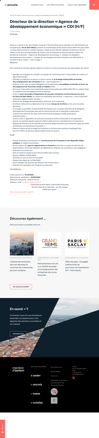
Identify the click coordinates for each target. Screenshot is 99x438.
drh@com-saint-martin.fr (31, 182)
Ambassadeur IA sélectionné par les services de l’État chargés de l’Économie (59, 383)
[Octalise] (37, 402)
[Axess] (37, 393)
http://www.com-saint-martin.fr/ (22, 192)
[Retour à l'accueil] (12, 4)
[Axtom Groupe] (18, 369)
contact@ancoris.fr (78, 374)
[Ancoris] (37, 384)
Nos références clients (55, 5)
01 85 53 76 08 (76, 372)
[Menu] (94, 5)
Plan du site (54, 376)
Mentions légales (55, 371)
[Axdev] (37, 375)
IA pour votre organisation (77, 5)
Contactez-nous (37, 5)
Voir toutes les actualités (21, 287)
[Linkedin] (73, 378)
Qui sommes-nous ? (56, 367)
